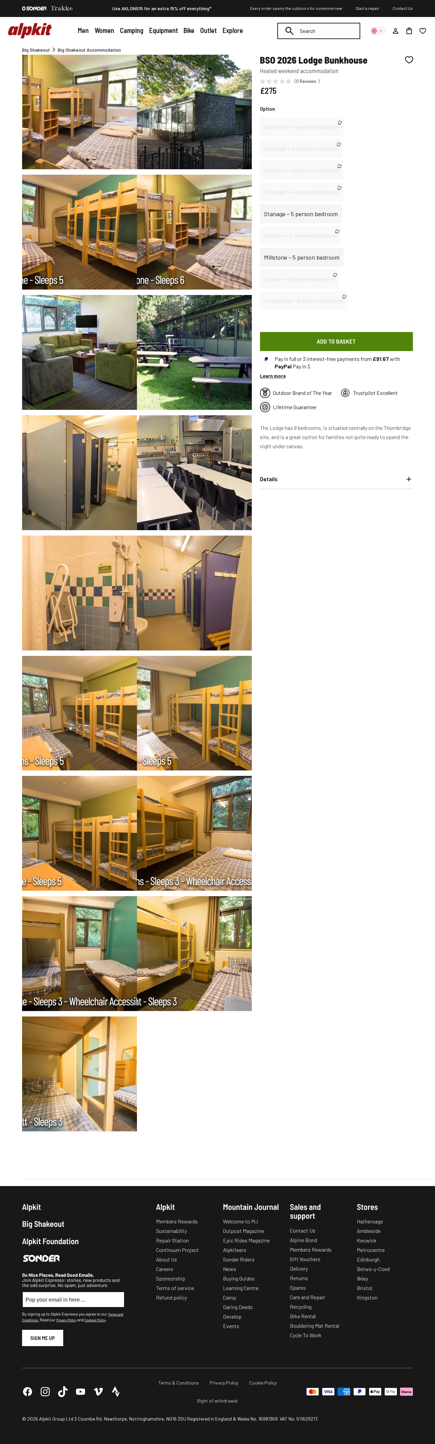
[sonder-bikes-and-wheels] (34, 8)
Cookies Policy (95, 1320)
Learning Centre (241, 1288)
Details (269, 479)
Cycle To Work (305, 1335)
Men (83, 30)
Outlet (208, 30)
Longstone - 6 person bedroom (304, 301)
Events (231, 1326)
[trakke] (62, 8)
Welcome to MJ (240, 1221)
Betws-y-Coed (373, 1269)
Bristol (364, 1288)
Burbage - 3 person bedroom (301, 148)
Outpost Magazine (243, 1231)
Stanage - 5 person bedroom (301, 214)
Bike (189, 30)
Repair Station (172, 1240)
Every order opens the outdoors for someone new (296, 8)
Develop (232, 1316)
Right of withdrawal (217, 1401)
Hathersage (370, 1221)
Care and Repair (307, 1297)
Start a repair (367, 8)
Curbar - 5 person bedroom (299, 279)
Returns (299, 1278)
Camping (131, 30)
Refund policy (171, 1297)
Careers (164, 1269)
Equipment (163, 30)
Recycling (301, 1306)
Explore (233, 30)
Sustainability (171, 1231)
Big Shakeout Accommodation (89, 50)
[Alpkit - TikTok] (62, 1391)
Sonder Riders (239, 1259)
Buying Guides (239, 1278)
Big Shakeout (36, 50)
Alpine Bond (303, 1240)
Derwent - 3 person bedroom (301, 170)
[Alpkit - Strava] (115, 1391)
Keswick (367, 1240)
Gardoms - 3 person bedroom (302, 127)
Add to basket (336, 341)
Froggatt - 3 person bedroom (301, 192)
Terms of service (175, 1288)
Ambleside (369, 1231)
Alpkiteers (234, 1250)
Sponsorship (170, 1278)
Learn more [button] (273, 376)
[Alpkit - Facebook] (27, 1391)
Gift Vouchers (305, 1259)
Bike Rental (303, 1316)
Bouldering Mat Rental (314, 1325)
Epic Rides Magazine (246, 1240)
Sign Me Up (42, 1338)
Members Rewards (177, 1221)
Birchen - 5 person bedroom (300, 235)
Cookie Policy (263, 1383)
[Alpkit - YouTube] (80, 1391)
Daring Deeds (238, 1307)
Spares (298, 1287)
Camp (229, 1297)
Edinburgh (368, 1259)
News (229, 1269)
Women (104, 30)
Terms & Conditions (178, 1383)
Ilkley (362, 1278)
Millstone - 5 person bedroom (302, 257)
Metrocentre (371, 1250)
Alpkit (31, 1206)
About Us (166, 1259)
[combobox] (318, 31)
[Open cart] (409, 31)
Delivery (299, 1268)
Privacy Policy (66, 1320)
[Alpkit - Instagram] (45, 1391)
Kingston (367, 1297)
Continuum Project (177, 1250)
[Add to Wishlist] (409, 60)
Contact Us (403, 8)
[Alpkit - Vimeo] (98, 1391)
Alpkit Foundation (50, 1241)
